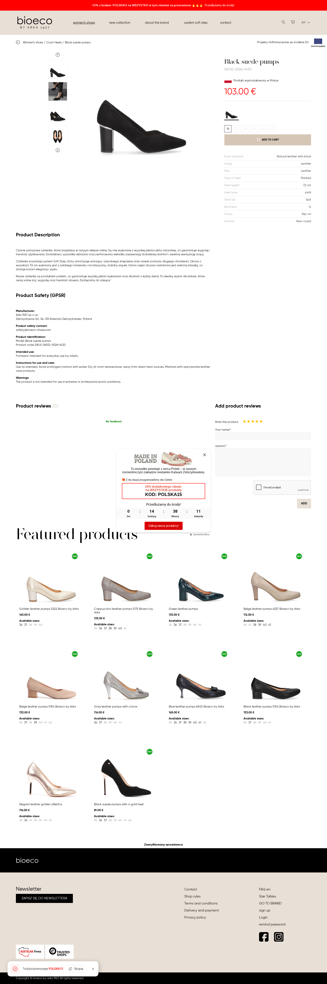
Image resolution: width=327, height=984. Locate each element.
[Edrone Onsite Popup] (163, 492)
